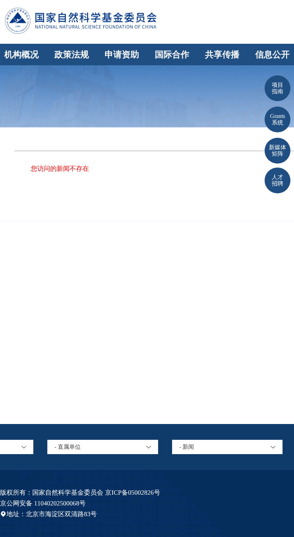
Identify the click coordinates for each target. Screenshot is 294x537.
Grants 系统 (277, 119)
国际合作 (172, 54)
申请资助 (122, 54)
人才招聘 (277, 180)
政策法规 (71, 54)
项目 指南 (277, 88)
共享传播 (222, 54)
